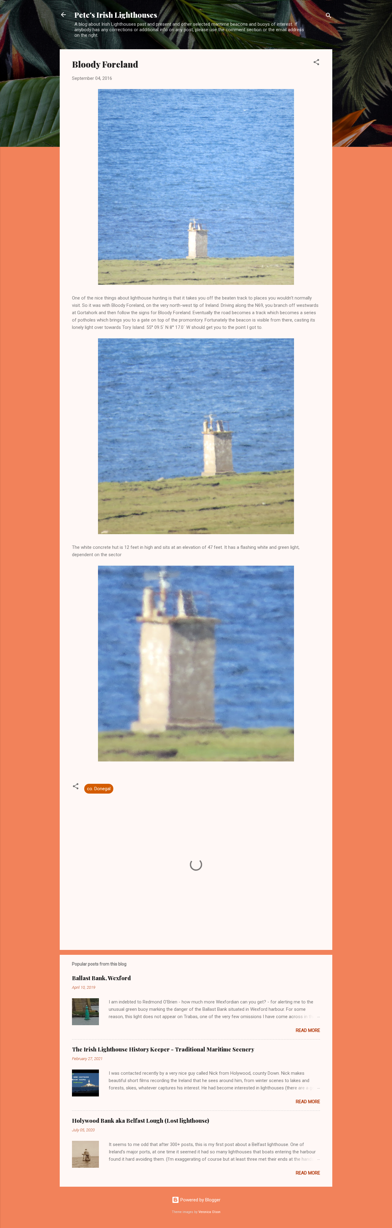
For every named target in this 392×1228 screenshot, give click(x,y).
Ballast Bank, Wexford (101, 978)
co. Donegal (99, 788)
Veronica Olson (209, 1212)
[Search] (328, 16)
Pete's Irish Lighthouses (115, 15)
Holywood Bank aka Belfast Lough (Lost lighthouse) (140, 1120)
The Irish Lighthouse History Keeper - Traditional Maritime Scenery (163, 1049)
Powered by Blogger (200, 1200)
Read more (308, 1030)
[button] (316, 63)
